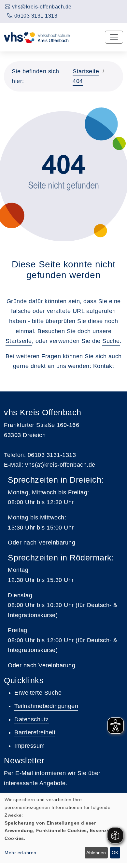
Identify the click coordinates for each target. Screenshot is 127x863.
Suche (111, 341)
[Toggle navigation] (114, 37)
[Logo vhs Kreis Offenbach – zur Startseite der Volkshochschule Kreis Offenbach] (37, 37)
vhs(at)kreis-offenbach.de (60, 464)
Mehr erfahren (20, 852)
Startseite (86, 71)
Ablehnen (96, 852)
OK (115, 852)
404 (78, 81)
